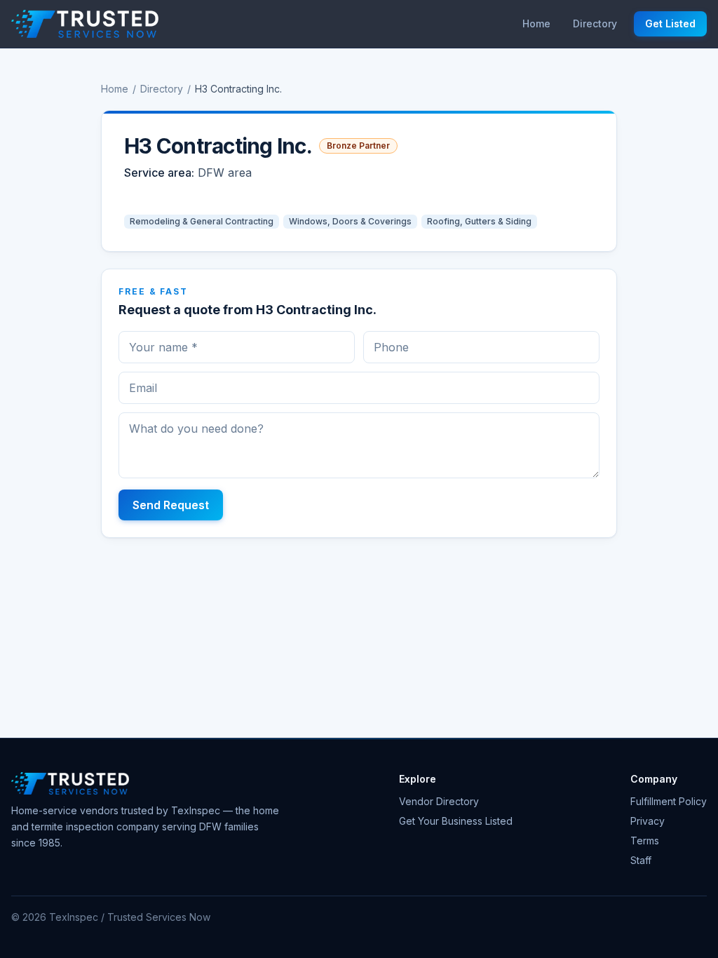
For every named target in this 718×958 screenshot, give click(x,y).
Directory (595, 23)
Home (536, 23)
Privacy (647, 821)
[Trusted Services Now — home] (84, 24)
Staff (640, 860)
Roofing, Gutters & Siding (479, 221)
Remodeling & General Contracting (201, 221)
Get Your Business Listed (456, 821)
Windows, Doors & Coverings (350, 221)
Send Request (171, 505)
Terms (644, 840)
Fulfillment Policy (668, 801)
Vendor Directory (439, 801)
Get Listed (670, 23)
